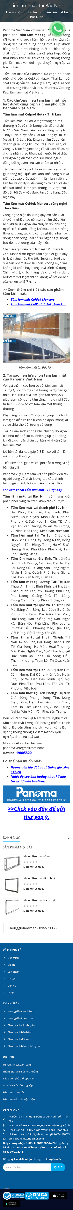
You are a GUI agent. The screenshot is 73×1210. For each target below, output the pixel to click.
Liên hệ (11, 985)
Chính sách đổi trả (18, 1039)
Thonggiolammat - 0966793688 (33, 928)
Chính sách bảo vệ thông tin (23, 1046)
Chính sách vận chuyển (21, 1025)
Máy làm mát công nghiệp (18, 1085)
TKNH (10, 992)
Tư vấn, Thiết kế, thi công (17, 1064)
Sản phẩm (13, 971)
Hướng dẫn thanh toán (20, 1018)
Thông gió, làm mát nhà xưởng (20, 1071)
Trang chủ (13, 12)
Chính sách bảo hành (20, 1032)
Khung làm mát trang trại (39, 900)
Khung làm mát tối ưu (37, 856)
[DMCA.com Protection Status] (37, 1195)
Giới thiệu (13, 958)
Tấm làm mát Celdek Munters (33, 299)
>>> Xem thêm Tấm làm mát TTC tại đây (32, 490)
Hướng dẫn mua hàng (20, 1011)
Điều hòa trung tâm (14, 1092)
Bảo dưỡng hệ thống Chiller (19, 1078)
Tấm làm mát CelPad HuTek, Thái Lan (38, 304)
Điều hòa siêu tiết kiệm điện (19, 1099)
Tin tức (32, 12)
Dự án (11, 964)
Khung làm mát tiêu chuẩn (39, 878)
